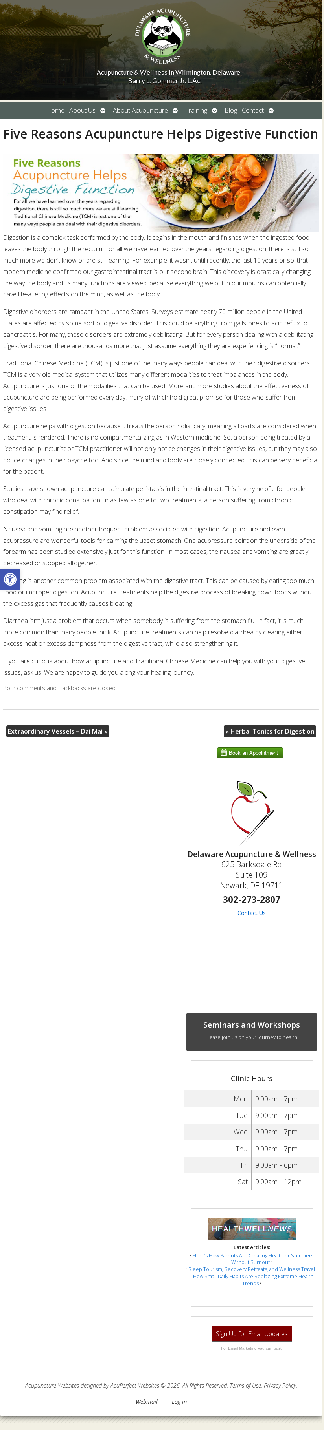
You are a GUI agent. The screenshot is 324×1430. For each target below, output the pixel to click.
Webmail (147, 1401)
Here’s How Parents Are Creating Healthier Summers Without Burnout (253, 1259)
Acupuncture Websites (52, 1385)
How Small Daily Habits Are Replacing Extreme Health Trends (253, 1280)
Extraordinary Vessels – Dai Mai (58, 731)
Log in (179, 1401)
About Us (82, 110)
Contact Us (251, 913)
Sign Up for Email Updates (252, 1334)
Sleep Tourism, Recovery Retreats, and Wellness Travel (251, 1269)
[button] (10, 579)
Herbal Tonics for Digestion (270, 731)
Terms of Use (245, 1385)
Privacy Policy (280, 1385)
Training (196, 110)
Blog (231, 110)
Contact (253, 110)
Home (55, 110)
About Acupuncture (140, 110)
